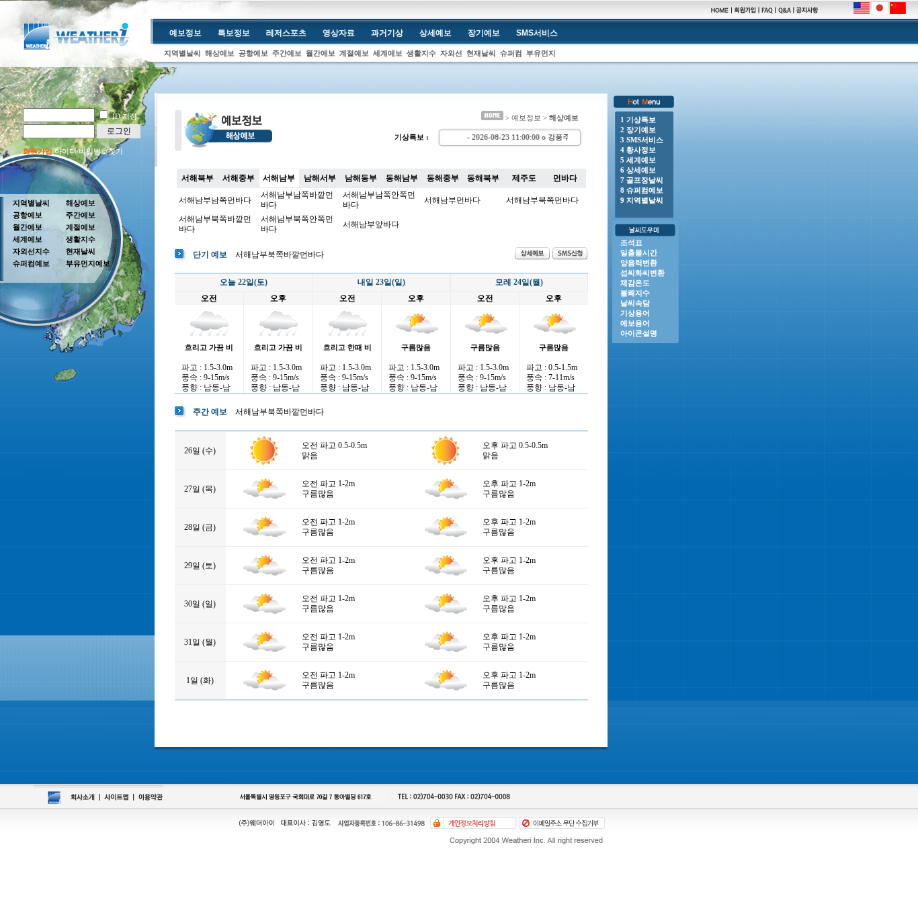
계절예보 (354, 53)
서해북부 (197, 178)
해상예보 (220, 53)
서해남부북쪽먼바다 (542, 200)
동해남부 (402, 178)
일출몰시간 (638, 253)
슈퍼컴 (511, 53)
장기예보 (484, 33)
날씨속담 (635, 303)
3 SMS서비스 (641, 140)
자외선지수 (31, 251)
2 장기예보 (638, 130)
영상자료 (339, 33)
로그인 (119, 131)
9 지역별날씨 (641, 200)
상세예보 (435, 33)
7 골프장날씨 (641, 180)
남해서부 (320, 178)
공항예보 (253, 53)
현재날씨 (481, 53)
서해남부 (279, 178)
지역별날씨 (182, 53)
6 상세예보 (638, 170)
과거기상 (387, 33)
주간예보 (287, 53)
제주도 (524, 178)
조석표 (631, 242)
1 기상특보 (638, 120)
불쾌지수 (635, 293)
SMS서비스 (537, 33)
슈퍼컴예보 (31, 263)
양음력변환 (638, 263)
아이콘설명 (638, 333)
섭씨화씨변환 (642, 273)
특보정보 (234, 33)
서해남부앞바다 (371, 224)
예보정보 (185, 33)
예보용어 (635, 323)
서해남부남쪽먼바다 (215, 200)
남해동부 (361, 178)
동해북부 (483, 178)
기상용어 (635, 313)
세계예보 (388, 53)
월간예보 (320, 53)
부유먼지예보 (88, 263)
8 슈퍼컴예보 (641, 190)
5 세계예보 (638, 160)
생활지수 (421, 53)
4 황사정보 (638, 150)
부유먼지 (541, 53)
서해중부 (238, 178)
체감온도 (635, 283)
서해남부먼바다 (452, 200)
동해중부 (443, 178)
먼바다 (565, 178)
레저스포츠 (286, 33)
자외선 (451, 53)
